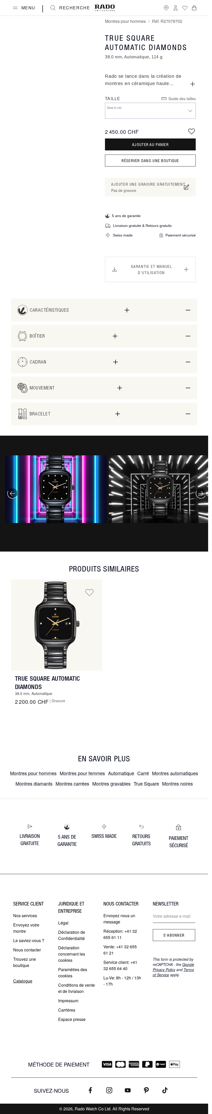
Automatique (121, 773)
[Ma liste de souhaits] (185, 8)
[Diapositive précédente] (12, 493)
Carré (143, 773)
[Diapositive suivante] (201, 493)
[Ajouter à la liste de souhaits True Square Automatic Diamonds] (89, 592)
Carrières (66, 1010)
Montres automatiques (175, 773)
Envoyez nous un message (119, 919)
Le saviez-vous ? (28, 940)
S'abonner (174, 935)
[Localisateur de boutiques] (166, 8)
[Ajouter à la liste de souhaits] (191, 131)
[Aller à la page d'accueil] (104, 8)
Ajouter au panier (150, 144)
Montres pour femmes (82, 773)
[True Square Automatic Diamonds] (56, 625)
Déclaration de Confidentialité (71, 935)
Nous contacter (27, 950)
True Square (146, 783)
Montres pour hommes (125, 21)
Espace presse (72, 1019)
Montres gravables (111, 783)
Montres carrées (72, 783)
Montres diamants (34, 783)
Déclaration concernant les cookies (71, 954)
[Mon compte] (175, 8)
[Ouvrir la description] (193, 84)
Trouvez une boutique (24, 962)
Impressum (68, 1001)
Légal (63, 923)
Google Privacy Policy (173, 967)
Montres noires (177, 783)
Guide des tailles (182, 98)
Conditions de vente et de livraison (76, 988)
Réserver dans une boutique (150, 160)
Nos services (25, 915)
